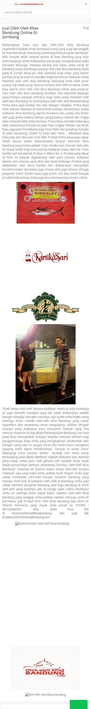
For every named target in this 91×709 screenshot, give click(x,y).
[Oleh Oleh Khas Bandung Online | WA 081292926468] (28, 3)
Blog (86, 28)
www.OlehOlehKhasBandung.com (28, 517)
